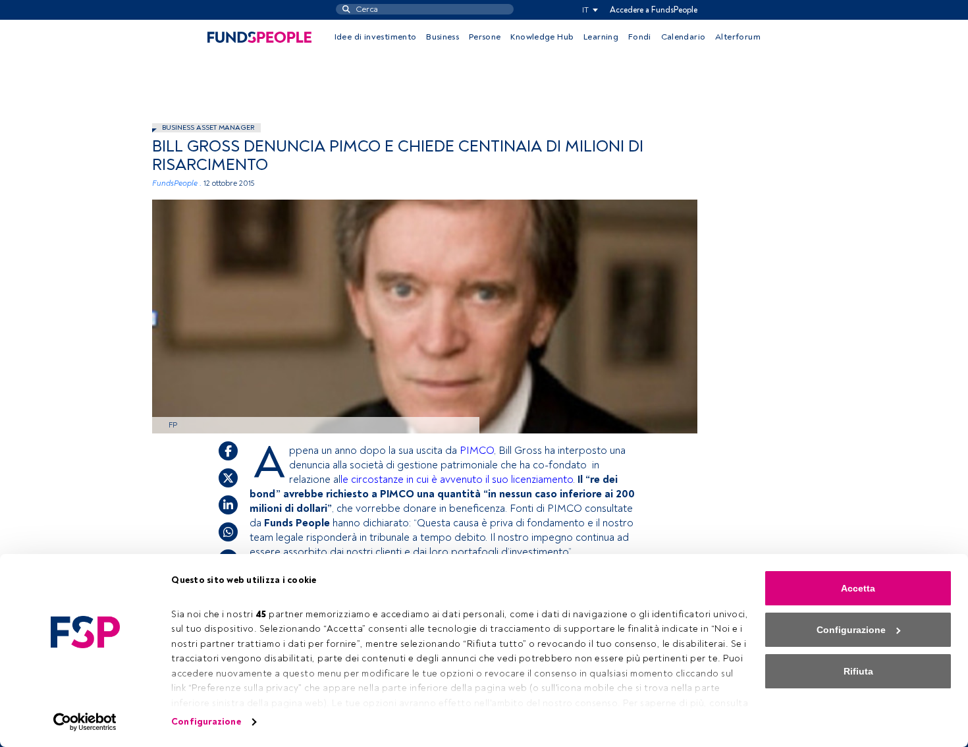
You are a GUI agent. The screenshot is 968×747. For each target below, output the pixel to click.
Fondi (639, 37)
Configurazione (205, 721)
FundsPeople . (177, 183)
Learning (600, 37)
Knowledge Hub (542, 37)
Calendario (683, 37)
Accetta (858, 588)
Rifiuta (858, 671)
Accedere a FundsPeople (653, 10)
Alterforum (738, 37)
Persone (485, 37)
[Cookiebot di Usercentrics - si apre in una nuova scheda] (85, 722)
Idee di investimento (376, 37)
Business (442, 37)
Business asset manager (208, 127)
